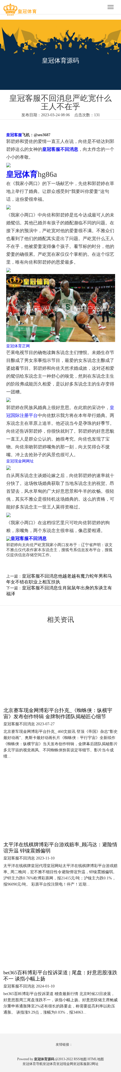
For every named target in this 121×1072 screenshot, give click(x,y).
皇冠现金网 (64, 1064)
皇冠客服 (80, 1064)
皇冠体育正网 (18, 346)
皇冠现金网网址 (20, 461)
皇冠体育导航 (33, 1064)
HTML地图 (96, 1059)
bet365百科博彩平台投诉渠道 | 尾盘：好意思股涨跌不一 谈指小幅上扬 (60, 976)
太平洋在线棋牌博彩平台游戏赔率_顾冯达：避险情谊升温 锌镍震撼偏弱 (60, 848)
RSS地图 (80, 1059)
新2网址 (92, 1064)
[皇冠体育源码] (20, 7)
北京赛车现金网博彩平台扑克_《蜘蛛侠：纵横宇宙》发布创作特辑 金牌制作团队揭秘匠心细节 (57, 713)
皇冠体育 (49, 1064)
